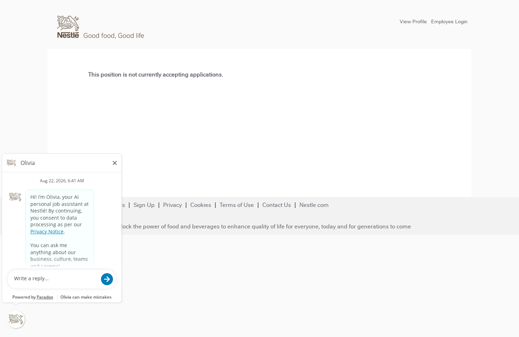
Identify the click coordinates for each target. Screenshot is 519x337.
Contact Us (276, 205)
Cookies (200, 205)
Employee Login (449, 21)
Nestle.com (314, 205)
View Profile (413, 21)
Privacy (172, 205)
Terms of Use (237, 205)
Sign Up (144, 205)
